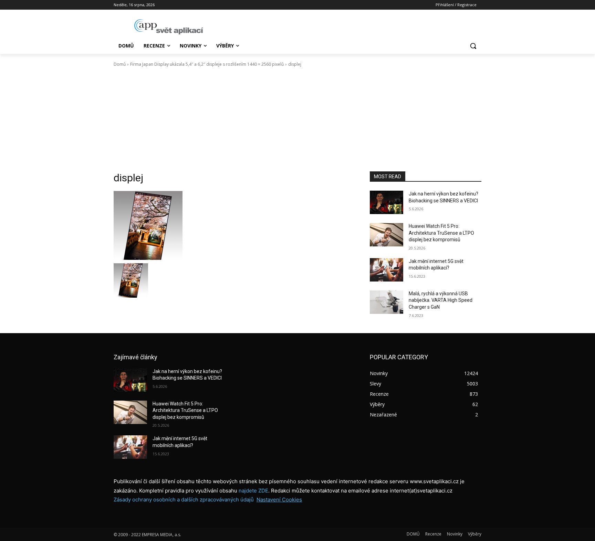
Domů (120, 64)
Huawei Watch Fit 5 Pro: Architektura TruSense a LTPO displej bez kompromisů (441, 232)
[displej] (233, 225)
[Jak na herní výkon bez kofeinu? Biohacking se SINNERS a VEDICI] (386, 202)
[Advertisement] (297, 119)
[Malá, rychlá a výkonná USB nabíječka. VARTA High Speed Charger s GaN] (386, 302)
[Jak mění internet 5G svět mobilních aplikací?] (386, 270)
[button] (473, 46)
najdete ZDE (253, 490)
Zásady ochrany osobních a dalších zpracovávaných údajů (184, 499)
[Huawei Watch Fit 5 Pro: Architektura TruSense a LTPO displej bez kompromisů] (386, 234)
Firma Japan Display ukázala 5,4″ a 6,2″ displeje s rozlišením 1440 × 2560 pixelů (207, 64)
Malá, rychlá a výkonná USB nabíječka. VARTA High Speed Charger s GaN (440, 300)
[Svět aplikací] (169, 26)
